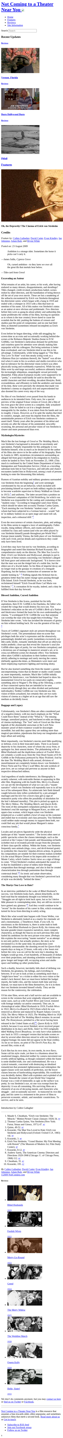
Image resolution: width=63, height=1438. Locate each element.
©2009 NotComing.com (13, 1174)
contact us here (53, 1399)
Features (6, 164)
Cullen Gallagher (21, 238)
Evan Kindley (50, 238)
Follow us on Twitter (17, 1430)
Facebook (29, 1401)
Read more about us (50, 1416)
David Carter (37, 238)
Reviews (4, 43)
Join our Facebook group (19, 1427)
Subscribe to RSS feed (18, 1424)
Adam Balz (16, 241)
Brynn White (33, 241)
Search (4, 30)
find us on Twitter (12, 1401)
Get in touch (10, 1419)
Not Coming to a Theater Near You (18, 1411)
